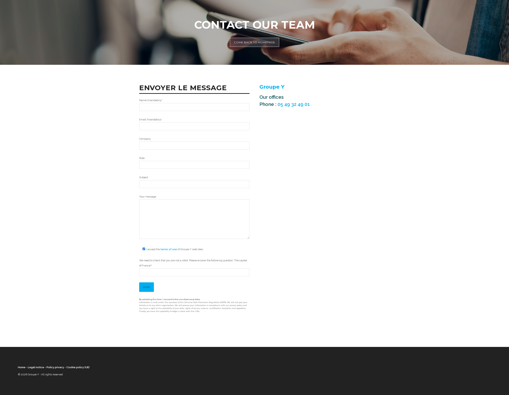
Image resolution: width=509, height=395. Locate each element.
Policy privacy (55, 367)
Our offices (271, 97)
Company (145, 138)
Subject (143, 177)
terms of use (168, 249)
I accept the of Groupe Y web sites (174, 249)
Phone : (284, 104)
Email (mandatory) (150, 119)
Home (21, 367)
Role (142, 158)
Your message (147, 196)
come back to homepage (254, 42)
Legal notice (36, 367)
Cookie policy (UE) (77, 367)
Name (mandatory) (150, 100)
